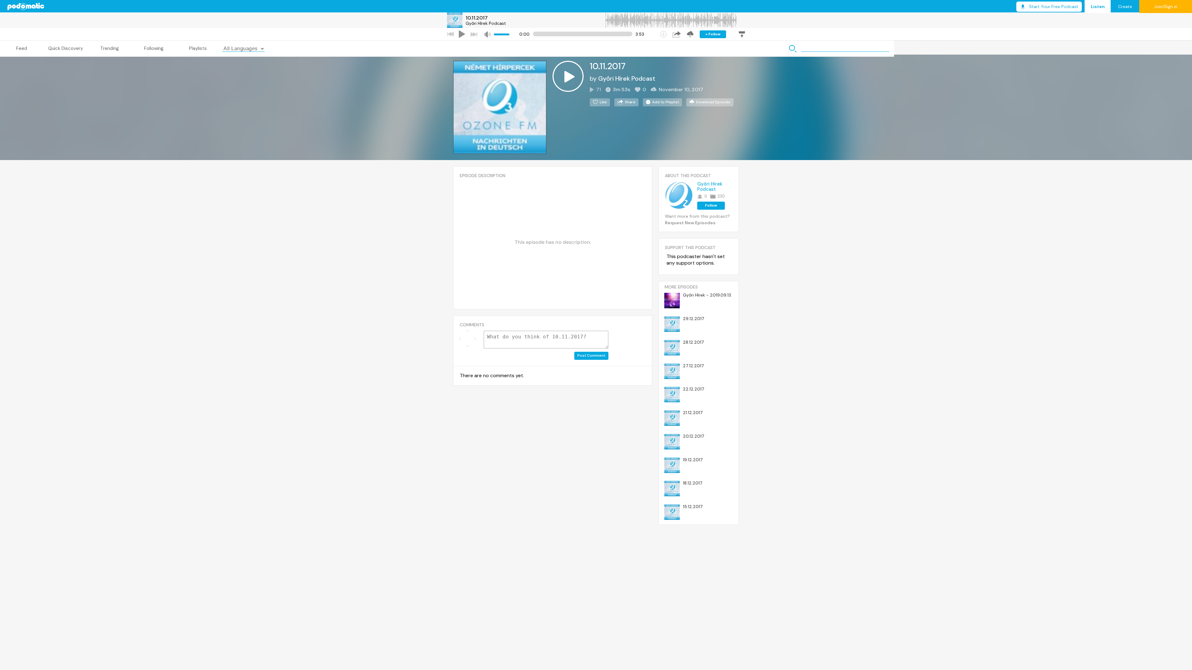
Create (1125, 6)
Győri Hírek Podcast (486, 23)
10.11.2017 (477, 18)
